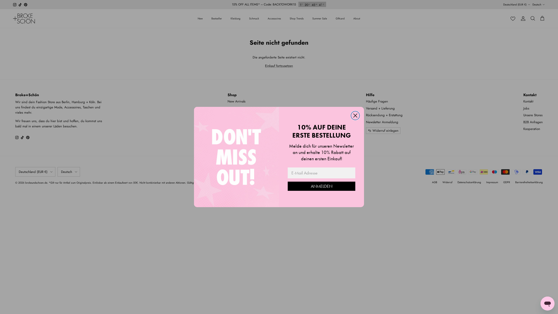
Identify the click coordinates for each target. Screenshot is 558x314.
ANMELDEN (321, 186)
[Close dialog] (355, 115)
